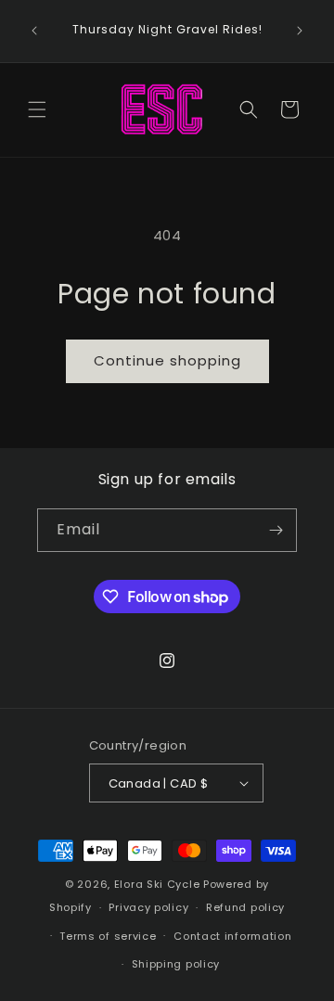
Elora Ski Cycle (157, 884)
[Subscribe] (275, 530)
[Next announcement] (299, 30)
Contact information (232, 936)
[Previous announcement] (34, 30)
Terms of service (107, 936)
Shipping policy (176, 963)
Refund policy (245, 907)
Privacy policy (148, 907)
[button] (37, 109)
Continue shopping (167, 360)
